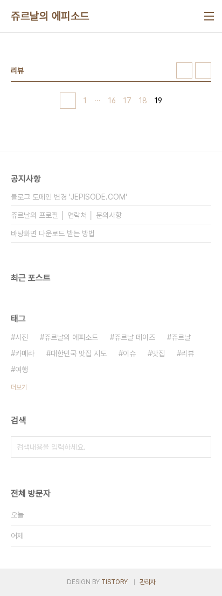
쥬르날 (181, 337)
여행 (21, 369)
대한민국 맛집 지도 (79, 353)
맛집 (158, 353)
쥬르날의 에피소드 (50, 16)
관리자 (148, 582)
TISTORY (114, 582)
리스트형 (203, 70)
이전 (68, 101)
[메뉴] (209, 16)
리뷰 (187, 353)
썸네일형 (184, 70)
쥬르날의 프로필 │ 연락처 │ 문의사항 (66, 215)
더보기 (19, 387)
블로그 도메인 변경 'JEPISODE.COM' (69, 197)
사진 (21, 337)
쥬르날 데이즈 (134, 337)
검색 (200, 447)
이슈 (129, 353)
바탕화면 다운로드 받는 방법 (53, 233)
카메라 (24, 353)
